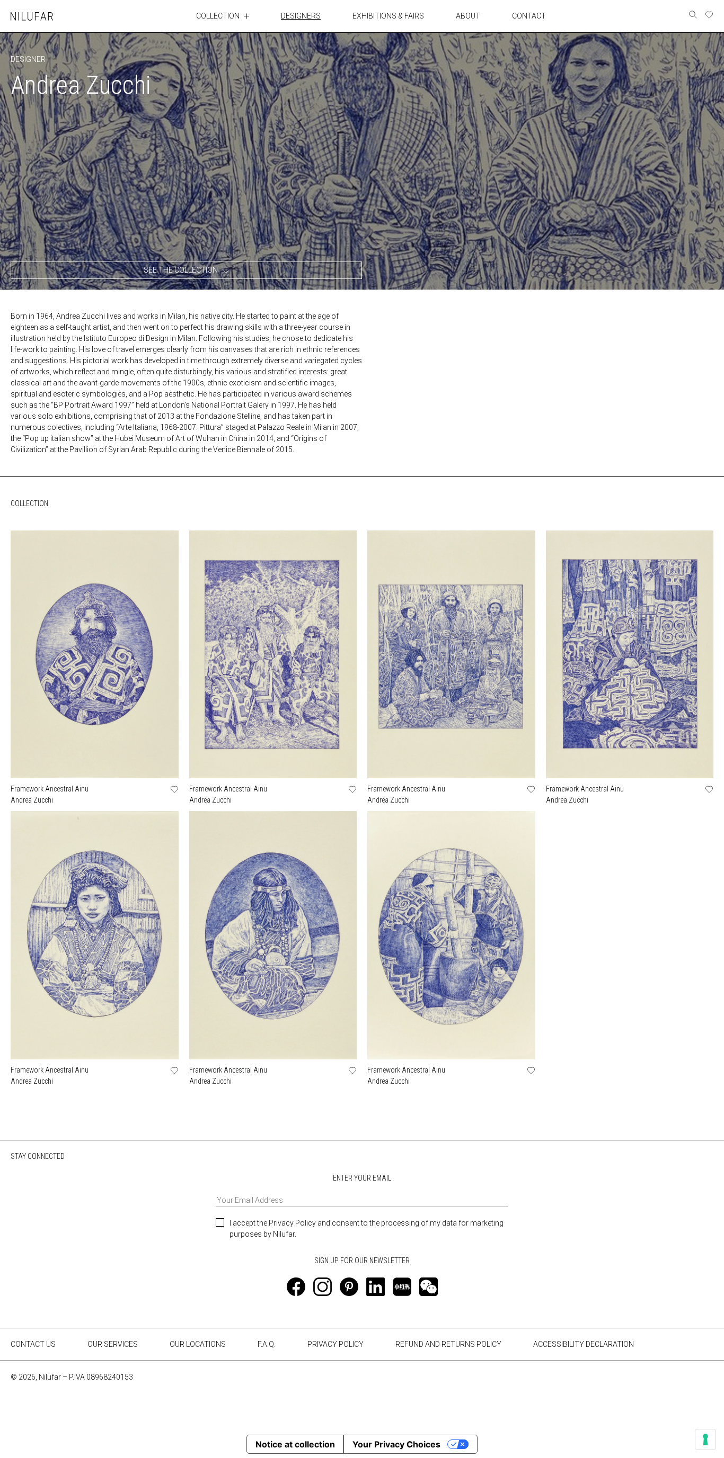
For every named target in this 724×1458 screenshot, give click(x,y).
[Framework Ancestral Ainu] (95, 654)
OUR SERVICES (112, 1344)
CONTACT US (33, 1344)
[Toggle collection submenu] (246, 16)
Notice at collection (295, 1444)
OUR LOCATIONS (198, 1344)
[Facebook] (296, 1286)
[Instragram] (322, 1286)
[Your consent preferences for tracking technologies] (705, 1439)
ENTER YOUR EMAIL (362, 1178)
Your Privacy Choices (396, 1444)
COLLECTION (218, 16)
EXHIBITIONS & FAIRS (388, 16)
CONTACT (529, 16)
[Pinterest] (349, 1286)
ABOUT (468, 16)
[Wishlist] (709, 15)
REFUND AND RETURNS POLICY (448, 1344)
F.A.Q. (267, 1344)
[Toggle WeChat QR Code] (428, 1286)
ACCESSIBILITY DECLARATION (583, 1344)
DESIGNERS (301, 16)
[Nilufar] (32, 16)
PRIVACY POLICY (335, 1344)
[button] (186, 270)
